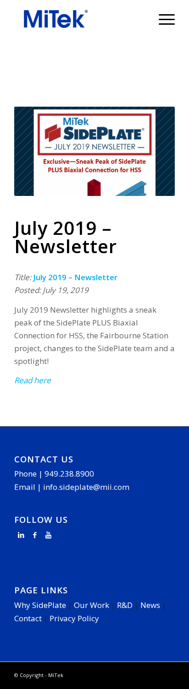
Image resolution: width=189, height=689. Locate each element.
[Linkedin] (21, 535)
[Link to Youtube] (49, 535)
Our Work (91, 605)
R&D (125, 605)
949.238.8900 (69, 473)
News (150, 605)
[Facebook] (35, 535)
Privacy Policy (74, 618)
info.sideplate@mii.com (86, 487)
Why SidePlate (40, 605)
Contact (28, 618)
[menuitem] (162, 18)
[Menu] (162, 18)
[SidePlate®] (78, 18)
